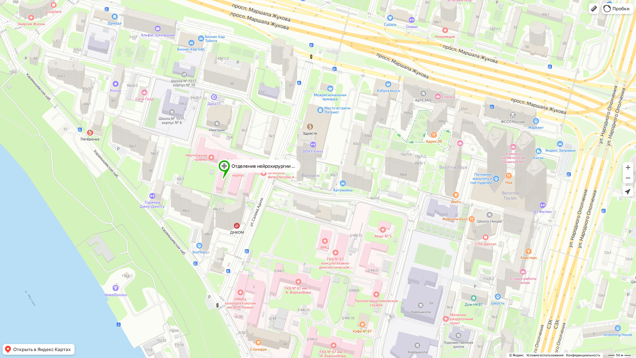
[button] (594, 8)
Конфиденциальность (583, 355)
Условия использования (544, 355)
